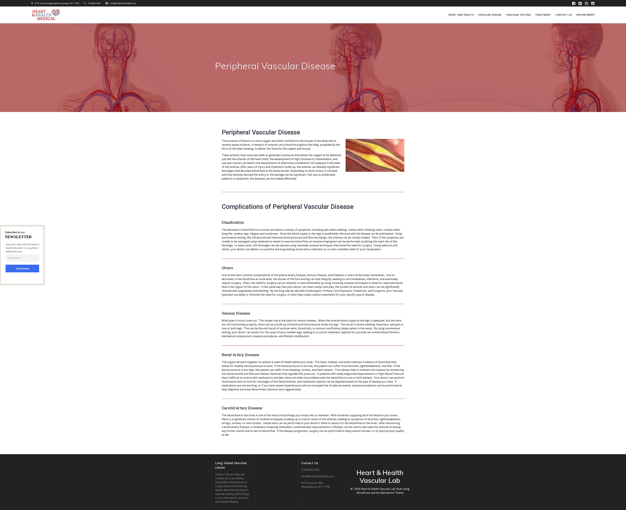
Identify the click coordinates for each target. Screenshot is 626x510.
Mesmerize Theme (392, 493)
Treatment (543, 14)
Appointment (585, 14)
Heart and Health (461, 14)
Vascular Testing (518, 14)
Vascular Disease (490, 14)
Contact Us (563, 14)
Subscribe (23, 268)
